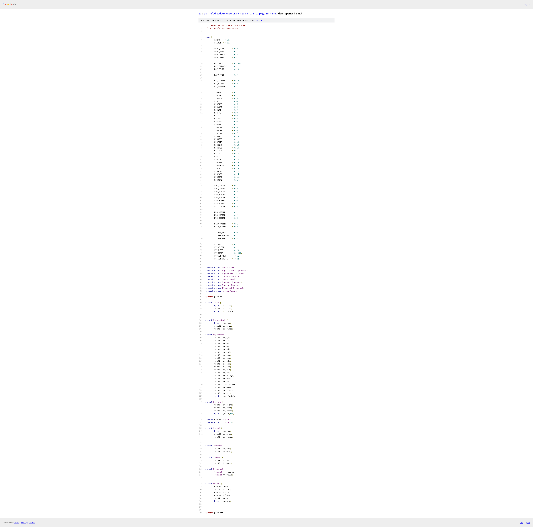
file (255, 20)
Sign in (527, 4)
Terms (32, 522)
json (528, 522)
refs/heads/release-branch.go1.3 (228, 13)
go (200, 13)
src (255, 13)
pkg (261, 13)
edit (263, 20)
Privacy (24, 522)
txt (521, 522)
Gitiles (16, 522)
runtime (271, 13)
